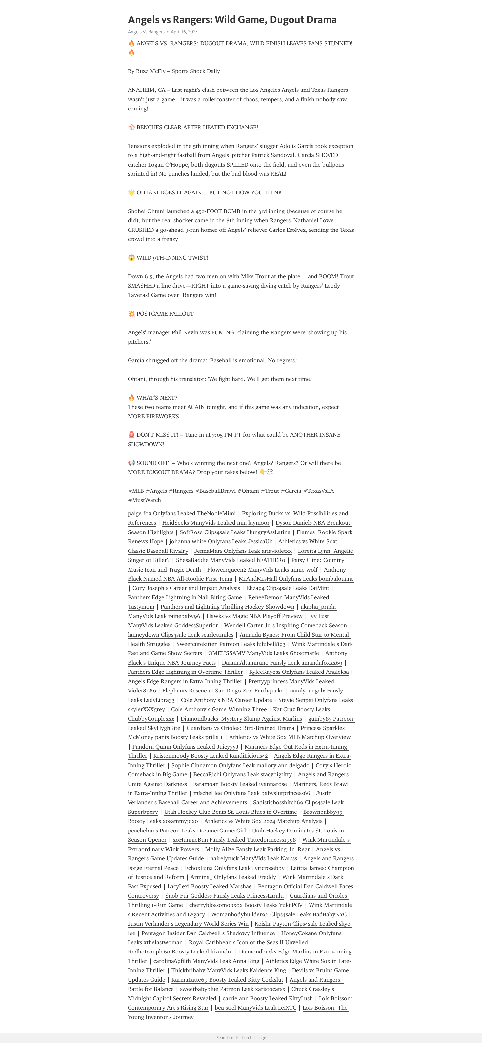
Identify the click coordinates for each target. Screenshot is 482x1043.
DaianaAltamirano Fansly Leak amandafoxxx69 (282, 662)
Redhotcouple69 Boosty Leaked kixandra (180, 951)
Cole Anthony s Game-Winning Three (219, 709)
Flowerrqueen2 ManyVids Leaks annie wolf (262, 569)
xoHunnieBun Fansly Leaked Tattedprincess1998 (234, 839)
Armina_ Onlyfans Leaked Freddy (233, 877)
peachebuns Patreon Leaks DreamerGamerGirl (187, 830)
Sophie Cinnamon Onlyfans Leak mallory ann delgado (240, 765)
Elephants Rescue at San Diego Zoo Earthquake (223, 690)
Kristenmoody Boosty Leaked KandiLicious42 (210, 755)
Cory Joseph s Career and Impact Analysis (186, 588)
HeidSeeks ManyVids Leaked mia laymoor (216, 522)
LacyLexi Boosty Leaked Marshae (210, 886)
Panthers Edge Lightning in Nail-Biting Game (185, 597)
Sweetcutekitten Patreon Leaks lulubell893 (231, 644)
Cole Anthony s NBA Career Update (226, 700)
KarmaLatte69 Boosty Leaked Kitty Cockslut (227, 979)
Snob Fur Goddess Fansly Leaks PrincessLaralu (224, 895)
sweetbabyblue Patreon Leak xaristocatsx (232, 989)
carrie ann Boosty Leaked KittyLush (268, 998)
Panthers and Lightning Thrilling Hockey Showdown (227, 606)
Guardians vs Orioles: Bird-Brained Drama (240, 728)
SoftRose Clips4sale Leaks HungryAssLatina (235, 532)
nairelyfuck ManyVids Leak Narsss (253, 858)
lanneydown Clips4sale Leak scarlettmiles (180, 634)
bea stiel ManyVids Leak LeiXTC (255, 1007)
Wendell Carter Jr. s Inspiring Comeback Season (285, 625)
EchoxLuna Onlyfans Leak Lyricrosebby (235, 868)
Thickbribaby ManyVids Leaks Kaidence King (228, 970)
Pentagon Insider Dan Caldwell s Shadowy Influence (208, 933)
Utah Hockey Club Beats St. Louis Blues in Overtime (230, 811)
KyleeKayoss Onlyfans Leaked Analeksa (299, 671)
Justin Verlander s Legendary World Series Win (188, 923)
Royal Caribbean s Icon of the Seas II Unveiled (248, 942)
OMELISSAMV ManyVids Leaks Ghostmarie (263, 653)
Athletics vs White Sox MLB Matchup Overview (290, 737)
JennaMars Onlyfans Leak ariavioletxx (243, 550)
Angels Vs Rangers (146, 32)
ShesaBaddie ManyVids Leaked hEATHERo (230, 560)
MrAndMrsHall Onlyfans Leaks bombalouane (296, 578)
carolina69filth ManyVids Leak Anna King (206, 961)
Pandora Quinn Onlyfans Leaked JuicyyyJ (185, 746)
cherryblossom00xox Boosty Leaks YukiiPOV (246, 905)
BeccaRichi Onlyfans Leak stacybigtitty (242, 774)
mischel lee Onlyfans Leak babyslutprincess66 (251, 793)
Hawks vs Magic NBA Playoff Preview (255, 616)
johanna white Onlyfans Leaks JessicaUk (221, 541)
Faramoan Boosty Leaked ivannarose (240, 784)
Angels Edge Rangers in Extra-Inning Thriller (185, 681)
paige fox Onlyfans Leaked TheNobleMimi (182, 513)
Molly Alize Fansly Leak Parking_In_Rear (257, 849)
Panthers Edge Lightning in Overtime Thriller (185, 671)
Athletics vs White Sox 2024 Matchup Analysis (263, 821)
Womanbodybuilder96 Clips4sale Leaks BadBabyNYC (279, 914)
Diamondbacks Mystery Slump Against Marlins (241, 718)
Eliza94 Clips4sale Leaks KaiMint (287, 588)
